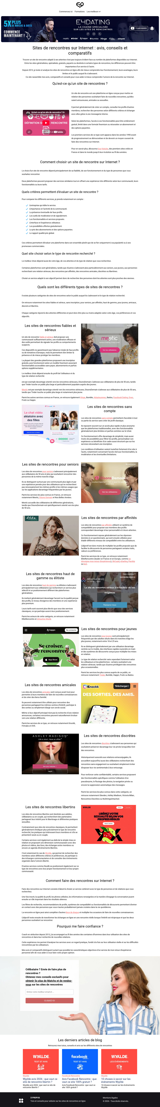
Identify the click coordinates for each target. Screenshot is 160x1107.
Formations (80, 11)
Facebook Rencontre (71, 1076)
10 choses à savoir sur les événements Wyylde (116, 1080)
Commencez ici (65, 11)
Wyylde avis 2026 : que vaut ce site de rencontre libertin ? (40, 1080)
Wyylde (26, 1076)
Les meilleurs (92, 11)
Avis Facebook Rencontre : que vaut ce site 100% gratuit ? (79, 1080)
